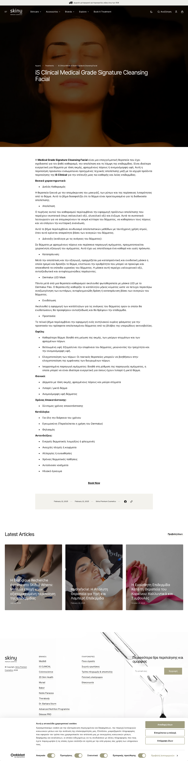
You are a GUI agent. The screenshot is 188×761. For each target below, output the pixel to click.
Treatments (49, 66)
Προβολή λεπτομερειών (162, 755)
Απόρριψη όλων (165, 741)
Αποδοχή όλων (165, 724)
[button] (164, 12)
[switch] (78, 755)
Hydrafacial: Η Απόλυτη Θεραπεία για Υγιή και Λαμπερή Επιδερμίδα (89, 593)
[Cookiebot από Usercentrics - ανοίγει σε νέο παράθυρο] (18, 756)
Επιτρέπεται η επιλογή (165, 733)
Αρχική (38, 66)
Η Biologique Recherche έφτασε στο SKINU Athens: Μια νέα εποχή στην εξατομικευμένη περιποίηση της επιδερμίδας (32, 589)
